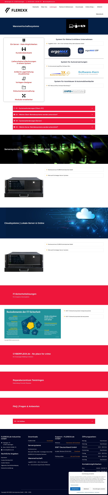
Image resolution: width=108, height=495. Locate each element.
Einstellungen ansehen (99, 489)
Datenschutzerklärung (89, 492)
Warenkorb (99, 14)
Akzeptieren (75, 489)
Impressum (97, 492)
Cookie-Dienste (5, 463)
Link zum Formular (75, 456)
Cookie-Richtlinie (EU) (7, 460)
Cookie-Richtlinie (80, 492)
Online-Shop (89, 7)
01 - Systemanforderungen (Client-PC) (30, 108)
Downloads (79, 7)
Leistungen (53, 7)
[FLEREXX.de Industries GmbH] (16, 10)
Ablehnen (86, 489)
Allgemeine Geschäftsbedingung (9, 465)
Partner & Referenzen (66, 7)
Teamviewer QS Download (73, 443)
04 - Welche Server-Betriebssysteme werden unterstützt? (37, 127)
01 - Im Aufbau (19, 421)
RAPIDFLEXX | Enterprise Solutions (37, 454)
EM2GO (99, 7)
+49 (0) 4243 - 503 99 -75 (34, 1)
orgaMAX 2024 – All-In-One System (38, 462)
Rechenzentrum (32, 449)
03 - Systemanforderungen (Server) (29, 121)
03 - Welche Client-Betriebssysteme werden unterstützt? (37, 114)
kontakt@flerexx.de (49, 1)
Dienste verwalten (74, 485)
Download (77, 451)
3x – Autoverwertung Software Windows (39, 465)
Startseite (36, 7)
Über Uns (44, 7)
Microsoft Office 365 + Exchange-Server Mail (40, 452)
